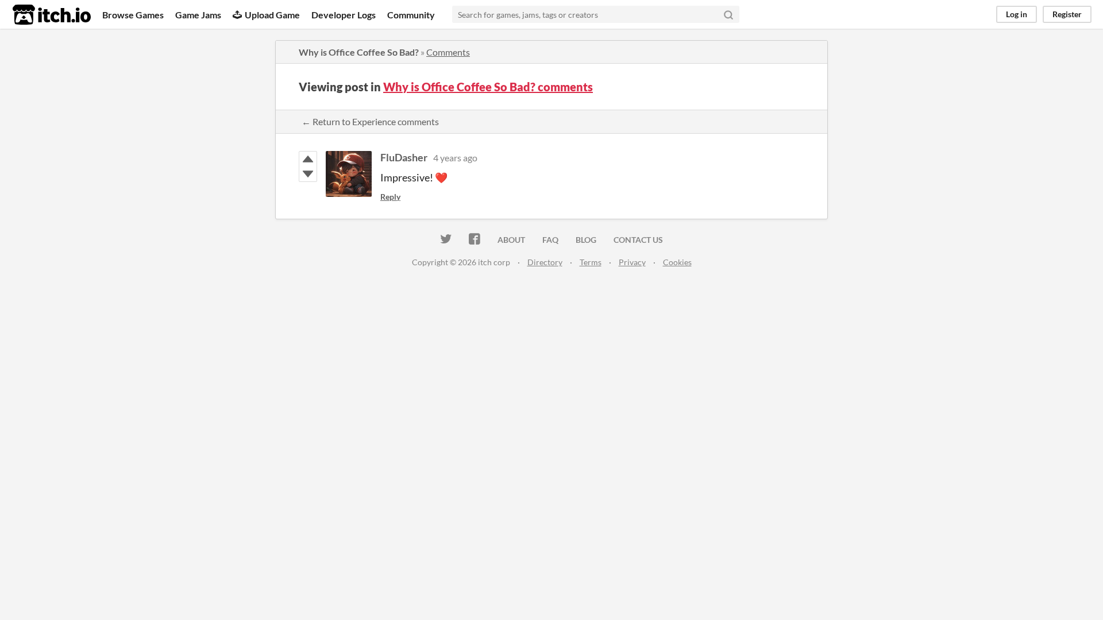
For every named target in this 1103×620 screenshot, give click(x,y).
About (511, 240)
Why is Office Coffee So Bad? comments (488, 87)
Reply (390, 197)
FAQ (550, 240)
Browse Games (133, 14)
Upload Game (272, 14)
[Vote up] (308, 159)
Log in (1016, 14)
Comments (448, 51)
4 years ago (455, 157)
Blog (586, 240)
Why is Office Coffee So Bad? (359, 51)
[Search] (728, 14)
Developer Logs (343, 14)
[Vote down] (308, 173)
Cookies (677, 262)
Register (1067, 14)
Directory (544, 262)
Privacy (632, 262)
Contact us (638, 240)
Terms (590, 262)
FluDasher (403, 157)
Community (411, 14)
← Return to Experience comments (370, 121)
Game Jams (198, 14)
